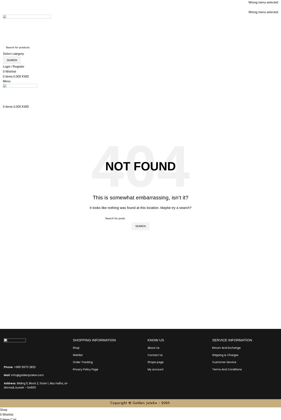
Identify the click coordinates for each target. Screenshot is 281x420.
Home (7, 132)
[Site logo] (27, 28)
